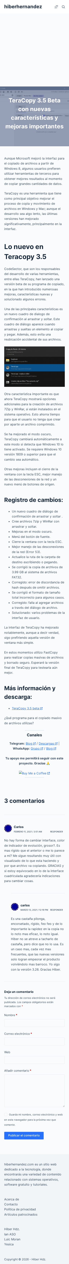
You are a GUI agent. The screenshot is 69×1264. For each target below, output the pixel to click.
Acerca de (11, 1199)
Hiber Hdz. (12, 1229)
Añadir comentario (17, 1070)
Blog (29, 743)
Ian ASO (10, 1234)
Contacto (11, 1204)
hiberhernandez (23, 6)
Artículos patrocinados (20, 1214)
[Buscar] (63, 6)
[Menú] (56, 6)
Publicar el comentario (24, 1135)
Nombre (10, 1015)
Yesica (9, 1244)
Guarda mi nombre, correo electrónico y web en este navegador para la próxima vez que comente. (33, 1119)
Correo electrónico (18, 1034)
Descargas (47, 743)
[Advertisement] (34, 50)
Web (7, 1052)
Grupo (36, 748)
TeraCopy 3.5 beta (26, 708)
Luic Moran (12, 1239)
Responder (56, 831)
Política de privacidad (20, 1209)
